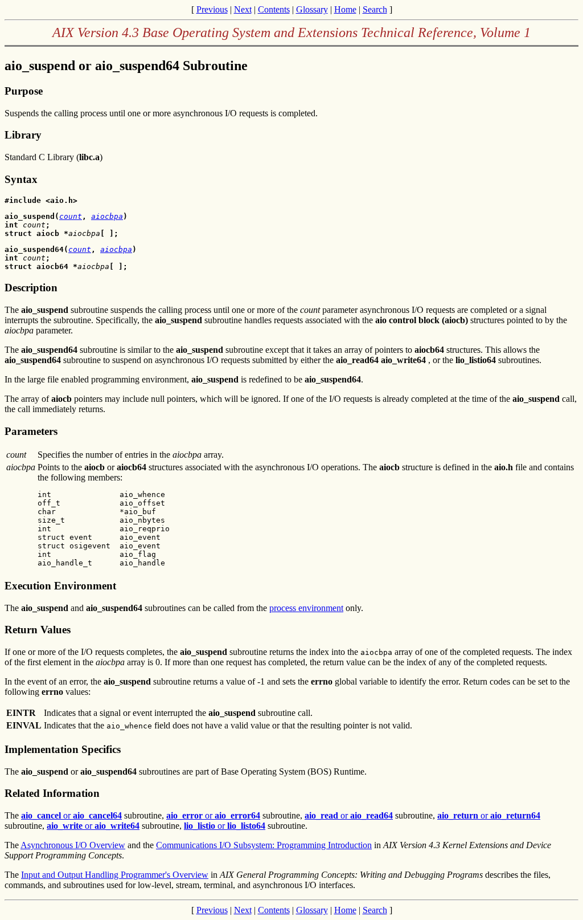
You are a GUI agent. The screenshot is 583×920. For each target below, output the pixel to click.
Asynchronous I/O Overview (72, 845)
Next (243, 9)
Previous (212, 9)
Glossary (312, 9)
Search (375, 9)
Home (345, 9)
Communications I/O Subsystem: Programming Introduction (264, 845)
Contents (274, 9)
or (71, 815)
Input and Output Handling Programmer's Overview (114, 875)
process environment (306, 608)
